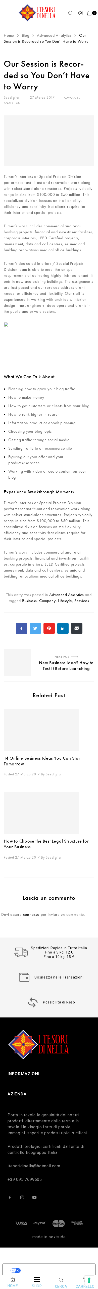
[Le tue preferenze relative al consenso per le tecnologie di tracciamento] (89, 1280)
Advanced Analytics (54, 35)
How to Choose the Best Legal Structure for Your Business (46, 844)
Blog (25, 35)
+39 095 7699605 (25, 1179)
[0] (89, 13)
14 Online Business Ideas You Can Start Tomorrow (42, 761)
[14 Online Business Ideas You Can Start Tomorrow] (49, 730)
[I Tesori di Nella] (38, 13)
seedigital (12, 97)
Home (9, 35)
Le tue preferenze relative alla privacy (54, 1270)
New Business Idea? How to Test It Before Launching (49, 652)
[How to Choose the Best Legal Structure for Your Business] (49, 813)
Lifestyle (65, 600)
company (47, 600)
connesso (31, 914)
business (29, 600)
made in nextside (49, 1237)
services (81, 600)
